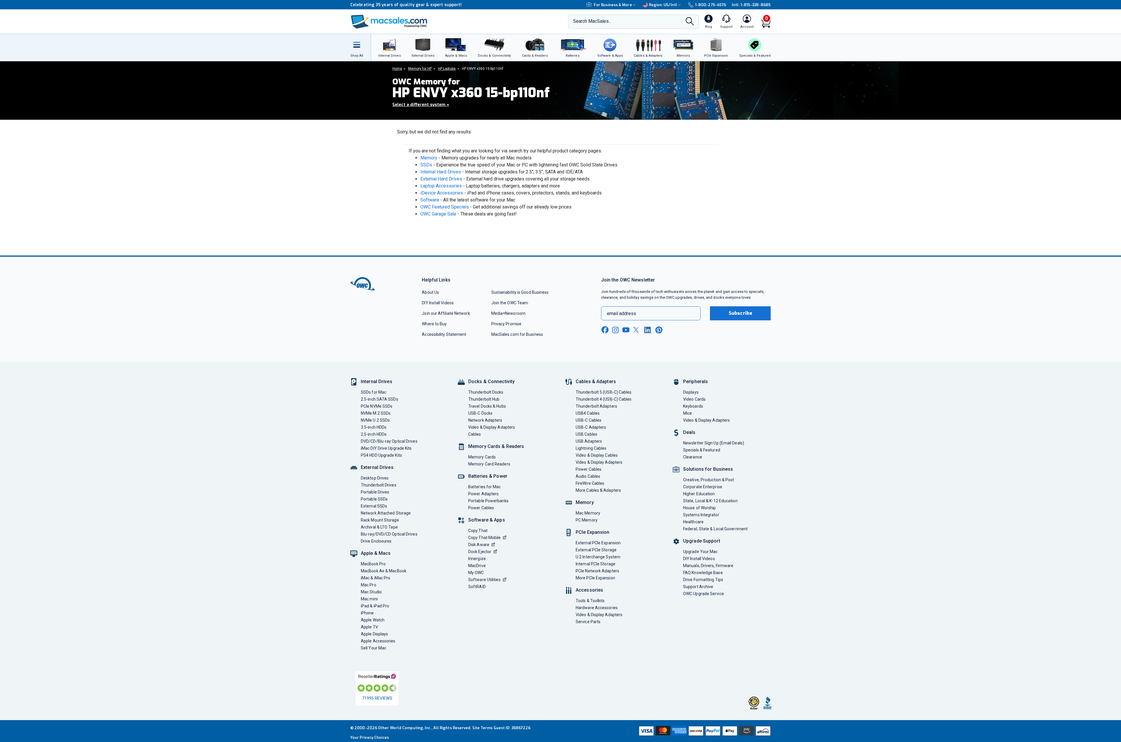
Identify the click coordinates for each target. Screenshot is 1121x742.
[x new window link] (637, 330)
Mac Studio (371, 592)
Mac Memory (588, 513)
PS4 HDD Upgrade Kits (381, 455)
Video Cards (694, 399)
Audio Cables (588, 476)
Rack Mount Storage (380, 520)
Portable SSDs (374, 499)
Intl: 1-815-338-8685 (751, 4)
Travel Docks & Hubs (487, 406)
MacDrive (477, 565)
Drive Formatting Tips (703, 579)
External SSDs (374, 506)
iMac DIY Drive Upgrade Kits (386, 448)
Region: (663, 4)
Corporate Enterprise (702, 486)
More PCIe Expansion (595, 578)
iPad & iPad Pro (375, 606)
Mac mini (369, 599)
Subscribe (740, 313)
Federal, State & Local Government (715, 528)
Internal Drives (376, 381)
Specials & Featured (701, 450)
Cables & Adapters (596, 381)
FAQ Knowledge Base (703, 572)
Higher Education (699, 493)
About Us (430, 292)
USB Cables (586, 434)
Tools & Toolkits (590, 600)
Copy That (478, 530)
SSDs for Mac (373, 392)
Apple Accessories (378, 641)
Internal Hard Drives (440, 172)
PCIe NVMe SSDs (376, 406)
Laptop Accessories (441, 186)
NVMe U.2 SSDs (375, 420)
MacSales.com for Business (517, 334)
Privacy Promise (506, 324)
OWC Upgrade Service (703, 593)
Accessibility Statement (444, 334)
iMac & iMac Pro (375, 578)
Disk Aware (478, 544)
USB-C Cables (588, 420)
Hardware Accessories (597, 607)
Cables (474, 434)
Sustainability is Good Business (520, 292)
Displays (691, 392)
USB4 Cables (588, 413)
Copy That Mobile (484, 537)
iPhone (367, 613)
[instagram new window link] (615, 330)
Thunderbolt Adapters (596, 406)
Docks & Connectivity (491, 381)
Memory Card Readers (489, 464)
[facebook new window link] (605, 330)
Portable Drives (375, 492)
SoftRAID (477, 586)
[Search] (690, 22)
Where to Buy (434, 324)
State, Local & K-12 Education (710, 500)
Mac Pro (368, 585)
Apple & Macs (376, 553)
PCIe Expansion (593, 532)
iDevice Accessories (441, 193)
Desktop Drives (375, 478)
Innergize (477, 558)
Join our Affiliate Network (446, 313)
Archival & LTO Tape (379, 527)
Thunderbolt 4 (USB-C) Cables (604, 399)
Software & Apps (486, 520)
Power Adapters (483, 493)
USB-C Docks (480, 413)
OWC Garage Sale (438, 214)
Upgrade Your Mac (700, 551)
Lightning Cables (591, 448)
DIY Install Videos (438, 302)
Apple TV (369, 627)
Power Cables (481, 507)
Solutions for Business (708, 469)
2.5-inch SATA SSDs (379, 399)
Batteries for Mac (484, 486)
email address (621, 313)
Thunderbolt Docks (486, 392)
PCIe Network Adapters (597, 571)
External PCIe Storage (596, 550)
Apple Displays (374, 634)
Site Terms (482, 727)
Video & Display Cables (597, 455)
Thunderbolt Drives (378, 485)
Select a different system (420, 104)
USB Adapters (589, 441)
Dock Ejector (479, 551)
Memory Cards (482, 457)
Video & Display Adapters (491, 427)
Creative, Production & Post (708, 479)
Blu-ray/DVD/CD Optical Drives (389, 534)
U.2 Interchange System (598, 557)
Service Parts (588, 621)
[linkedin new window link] (648, 330)
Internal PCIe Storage (595, 564)
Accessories (589, 590)
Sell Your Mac (373, 648)
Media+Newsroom (508, 313)
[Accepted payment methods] (704, 731)
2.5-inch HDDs (374, 434)
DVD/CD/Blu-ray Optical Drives (389, 441)
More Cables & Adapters (598, 490)
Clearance (692, 457)
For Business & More (613, 4)
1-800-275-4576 (710, 4)
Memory (428, 158)
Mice (687, 413)
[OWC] (389, 22)
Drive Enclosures (376, 541)
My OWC (476, 572)
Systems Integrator (701, 514)
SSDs (426, 165)
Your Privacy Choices (369, 737)
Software (429, 200)
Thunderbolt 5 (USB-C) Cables (604, 392)
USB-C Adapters (591, 427)
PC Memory (587, 520)
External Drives (377, 467)
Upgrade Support (701, 541)
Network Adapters (485, 420)
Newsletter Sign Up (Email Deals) (713, 443)
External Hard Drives (441, 179)
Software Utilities (484, 579)
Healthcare (693, 521)
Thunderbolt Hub (483, 399)
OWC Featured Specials (444, 207)
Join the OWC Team (509, 302)
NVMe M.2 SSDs (376, 413)
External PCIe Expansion (598, 543)
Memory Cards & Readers (496, 446)
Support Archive (698, 586)
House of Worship (699, 507)
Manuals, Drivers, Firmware (708, 565)
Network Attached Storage (386, 513)
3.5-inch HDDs (374, 427)
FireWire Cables (590, 483)
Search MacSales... (592, 21)
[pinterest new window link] (658, 329)
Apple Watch (372, 620)
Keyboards (693, 406)
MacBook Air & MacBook (383, 571)
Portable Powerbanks (488, 500)
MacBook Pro (373, 564)
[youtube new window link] (626, 329)
